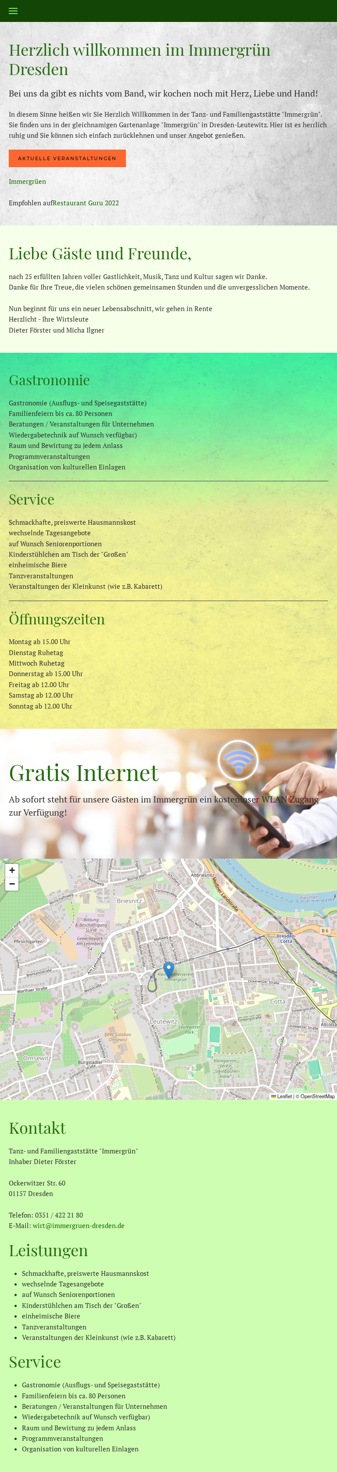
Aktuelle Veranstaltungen (67, 158)
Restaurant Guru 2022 (86, 202)
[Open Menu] (13, 11)
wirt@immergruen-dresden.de (79, 1225)
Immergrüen (27, 181)
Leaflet (284, 1096)
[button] (168, 970)
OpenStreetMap (318, 1096)
